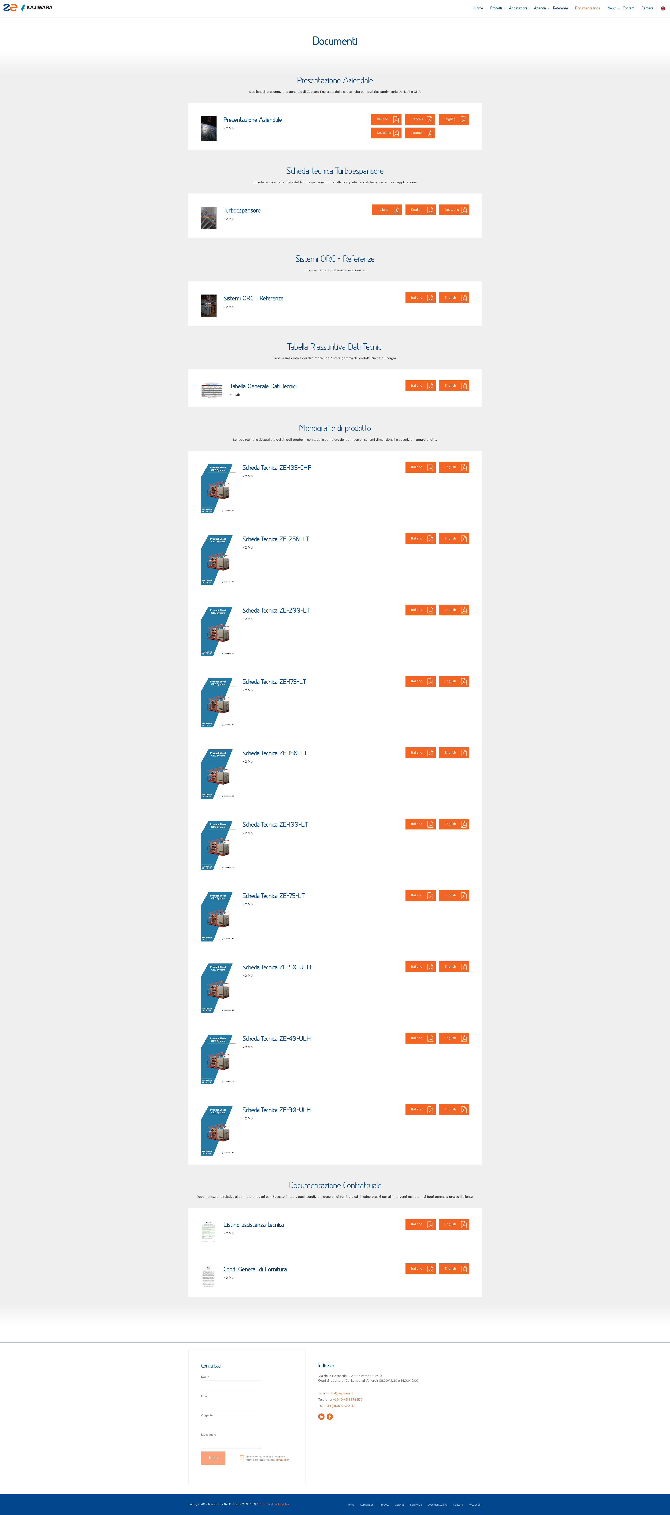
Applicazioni (518, 8)
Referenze (560, 8)
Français (417, 119)
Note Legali (475, 1505)
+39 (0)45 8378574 (339, 1406)
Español (417, 132)
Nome (205, 1377)
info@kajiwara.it (340, 1393)
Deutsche (384, 132)
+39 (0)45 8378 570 (348, 1399)
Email (204, 1396)
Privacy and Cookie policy (274, 1504)
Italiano (382, 119)
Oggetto (207, 1415)
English (449, 119)
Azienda (540, 8)
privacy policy (282, 1460)
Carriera (647, 8)
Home (478, 8)
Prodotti (496, 8)
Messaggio (208, 1434)
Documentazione (587, 8)
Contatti (629, 8)
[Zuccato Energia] (28, 9)
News (612, 8)
